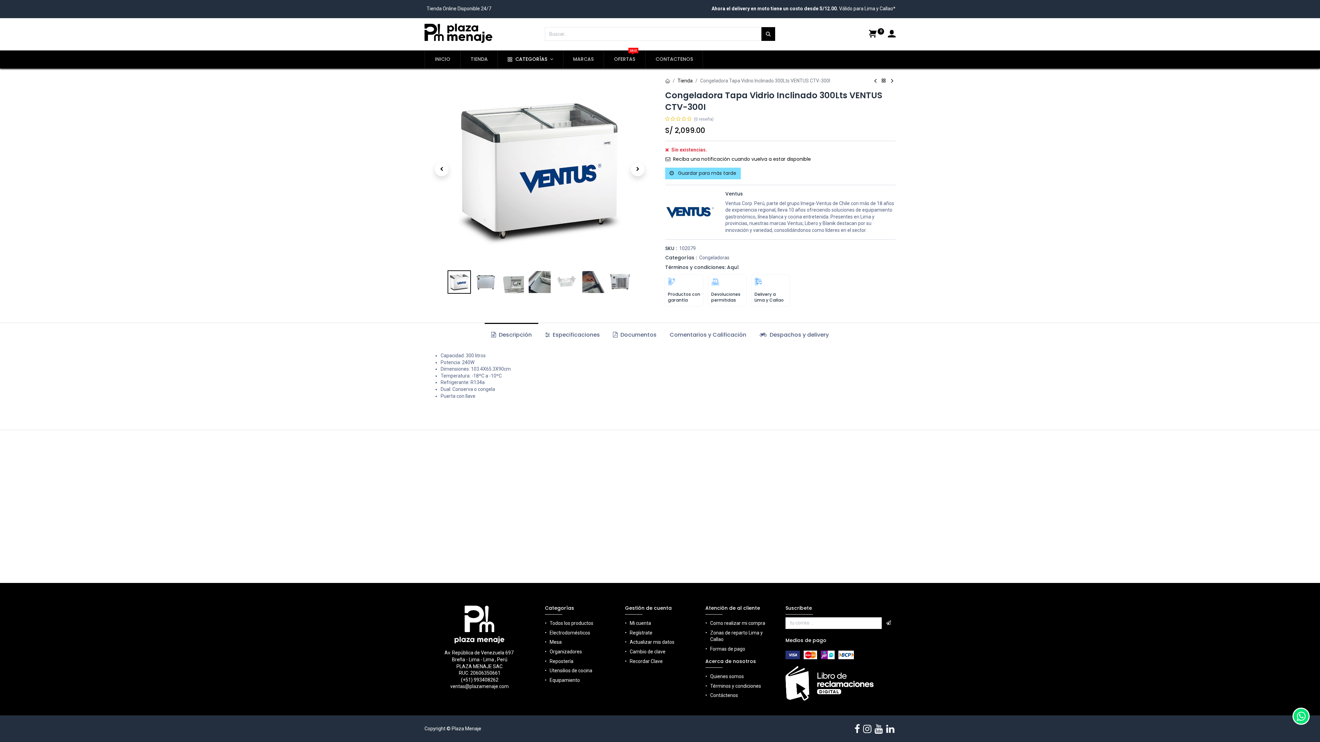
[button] (442, 169)
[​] (857, 729)
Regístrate (641, 633)
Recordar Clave (646, 661)
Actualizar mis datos (652, 642)
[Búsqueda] (768, 34)
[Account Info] (891, 34)
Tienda (685, 80)
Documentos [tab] (638, 335)
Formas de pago (727, 649)
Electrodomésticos (570, 633)
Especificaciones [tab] (575, 335)
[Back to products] (884, 81)
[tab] (794, 335)
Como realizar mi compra (737, 623)
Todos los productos (571, 623)
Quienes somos (727, 676)
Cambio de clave (648, 651)
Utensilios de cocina (571, 670)
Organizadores (566, 651)
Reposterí (560, 661)
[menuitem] (442, 59)
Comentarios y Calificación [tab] (708, 335)
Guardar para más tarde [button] (706, 173)
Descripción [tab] (514, 335)
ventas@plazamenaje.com (479, 686)
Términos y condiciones (735, 686)
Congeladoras (714, 257)
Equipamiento (565, 680)
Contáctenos (724, 695)
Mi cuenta (640, 623)
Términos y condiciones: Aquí (702, 267)
